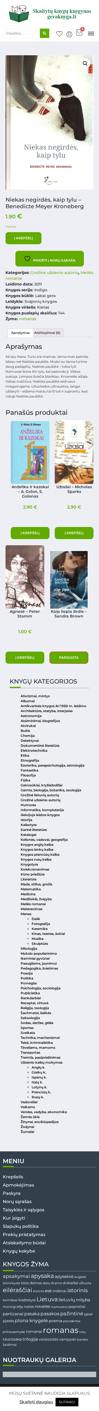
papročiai (77, 1306)
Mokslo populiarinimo (39, 953)
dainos (36, 1283)
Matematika (31, 889)
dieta (46, 1283)
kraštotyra (27, 1300)
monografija (13, 1307)
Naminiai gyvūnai (35, 958)
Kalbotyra (29, 825)
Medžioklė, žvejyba (36, 899)
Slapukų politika (21, 1226)
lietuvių (67, 1299)
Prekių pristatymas (24, 1234)
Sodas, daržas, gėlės (37, 1023)
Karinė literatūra (34, 830)
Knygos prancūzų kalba (40, 854)
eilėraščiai (17, 1290)
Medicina (28, 894)
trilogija (30, 1339)
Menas (26, 914)
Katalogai (28, 835)
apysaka (42, 1275)
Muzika (37, 939)
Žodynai (27, 1127)
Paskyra (12, 1193)
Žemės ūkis (30, 1117)
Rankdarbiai (31, 998)
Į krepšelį (23, 238)
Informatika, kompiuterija (42, 810)
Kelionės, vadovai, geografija (44, 840)
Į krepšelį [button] (30, 533)
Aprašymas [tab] (20, 333)
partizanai (13, 1313)
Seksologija (30, 1018)
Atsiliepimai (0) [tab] (47, 333)
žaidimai (9, 1345)
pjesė (88, 1314)
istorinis (77, 1290)
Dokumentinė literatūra (40, 745)
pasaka (32, 1313)
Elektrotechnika (34, 750)
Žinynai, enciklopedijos (40, 1122)
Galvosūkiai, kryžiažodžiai (41, 785)
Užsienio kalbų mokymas (41, 1062)
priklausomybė (14, 1332)
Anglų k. (38, 1067)
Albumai (28, 701)
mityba (83, 1299)
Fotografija (41, 924)
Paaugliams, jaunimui (39, 963)
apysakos (64, 1276)
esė (48, 1290)
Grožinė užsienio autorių (54, 272)
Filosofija (28, 775)
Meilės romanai (33, 904)
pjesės (8, 1321)
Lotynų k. (39, 1087)
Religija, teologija (35, 1008)
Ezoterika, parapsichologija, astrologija (52, 765)
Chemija (28, 736)
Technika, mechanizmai (40, 1038)
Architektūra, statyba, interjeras (47, 711)
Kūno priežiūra (33, 874)
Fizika (25, 780)
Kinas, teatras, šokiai (48, 934)
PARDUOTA (69, 657)
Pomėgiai (29, 983)
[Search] (44, 33)
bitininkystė (11, 1283)
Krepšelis (13, 1176)
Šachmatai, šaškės (36, 1013)
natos (29, 1306)
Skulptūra (40, 943)
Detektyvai (30, 741)
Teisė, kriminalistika (37, 1043)
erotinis (38, 1291)
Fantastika (29, 770)
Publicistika (30, 993)
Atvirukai (28, 726)
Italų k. (37, 1082)
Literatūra (28, 879)
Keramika (40, 929)
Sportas (27, 1028)
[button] (91, 33)
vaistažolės (48, 1339)
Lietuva (47, 1299)
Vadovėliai (29, 1102)
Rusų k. (38, 1097)
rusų (82, 1332)
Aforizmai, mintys (35, 696)
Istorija (26, 820)
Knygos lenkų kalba (37, 849)
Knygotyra (29, 864)
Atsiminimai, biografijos (40, 721)
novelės (42, 1306)
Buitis (25, 731)
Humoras (28, 805)
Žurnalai (27, 1132)
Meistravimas (31, 909)
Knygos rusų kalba (36, 859)
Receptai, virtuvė (34, 1003)
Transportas (30, 1052)
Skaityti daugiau (36, 1401)
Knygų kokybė (19, 1251)
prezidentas (71, 1321)
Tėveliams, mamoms (38, 1047)
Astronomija (31, 716)
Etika (25, 755)
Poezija (27, 973)
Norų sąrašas (17, 1201)
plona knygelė (31, 1320)
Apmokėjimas (18, 1185)
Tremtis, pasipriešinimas (41, 1057)
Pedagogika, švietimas (39, 968)
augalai (80, 1277)
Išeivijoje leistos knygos (40, 815)
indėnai (60, 1291)
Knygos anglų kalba (37, 844)
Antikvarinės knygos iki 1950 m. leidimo (53, 706)
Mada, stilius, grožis (36, 884)
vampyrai (67, 1339)
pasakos (49, 1313)
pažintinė (71, 1313)
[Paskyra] (69, 34)
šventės (82, 1339)
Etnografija (30, 760)
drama (56, 1283)
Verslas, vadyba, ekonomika (44, 1112)
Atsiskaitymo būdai (24, 1242)
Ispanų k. (39, 1077)
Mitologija (29, 948)
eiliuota (85, 1283)
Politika (27, 978)
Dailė (36, 919)
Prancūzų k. (41, 1092)
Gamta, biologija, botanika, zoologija (51, 790)
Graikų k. (39, 1072)
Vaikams (28, 1107)
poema (55, 1321)
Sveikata (28, 1033)
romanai (34, 1331)
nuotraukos (59, 1307)
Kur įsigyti (14, 1218)
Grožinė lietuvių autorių (40, 795)
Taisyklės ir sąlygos (23, 1209)
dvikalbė (70, 1283)
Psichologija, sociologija (41, 988)
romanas (27, 318)
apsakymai (16, 1276)
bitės (25, 1283)
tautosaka (12, 1339)
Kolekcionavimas (35, 869)
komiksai (10, 1300)
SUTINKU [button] (67, 1402)
